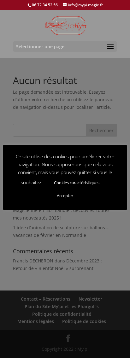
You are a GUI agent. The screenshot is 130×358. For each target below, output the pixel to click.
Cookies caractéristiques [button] (76, 182)
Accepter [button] (65, 195)
